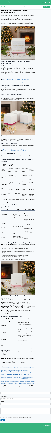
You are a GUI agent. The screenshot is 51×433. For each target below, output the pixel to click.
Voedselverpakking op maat (23, 370)
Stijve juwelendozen (3, 378)
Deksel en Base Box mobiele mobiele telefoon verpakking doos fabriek (14, 82)
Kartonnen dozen (12, 367)
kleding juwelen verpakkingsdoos (23, 367)
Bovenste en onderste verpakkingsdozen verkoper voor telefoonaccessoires (15, 79)
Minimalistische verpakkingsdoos (5, 381)
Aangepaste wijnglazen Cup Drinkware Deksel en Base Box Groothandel (15, 150)
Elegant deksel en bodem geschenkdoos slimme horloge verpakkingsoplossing (16, 149)
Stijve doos (17, 383)
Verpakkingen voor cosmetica (28, 381)
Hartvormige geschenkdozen (22, 377)
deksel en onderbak (8, 378)
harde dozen (22, 383)
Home (2, 425)
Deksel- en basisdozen (6, 78)
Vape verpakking (31, 383)
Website (2, 401)
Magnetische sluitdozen (24, 378)
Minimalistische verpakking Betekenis (14, 381)
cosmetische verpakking (31, 367)
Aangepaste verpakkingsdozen (16, 374)
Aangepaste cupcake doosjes (16, 370)
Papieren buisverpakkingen (9, 383)
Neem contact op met (19, 425)
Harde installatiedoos (15, 377)
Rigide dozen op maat (12, 375)
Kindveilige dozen (16, 367)
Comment (2, 406)
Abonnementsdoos (26, 383)
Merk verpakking (7, 367)
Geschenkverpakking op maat (10, 372)
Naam (1, 391)
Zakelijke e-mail (3, 396)
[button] (43, 2)
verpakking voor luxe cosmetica (16, 378)
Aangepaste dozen (9, 425)
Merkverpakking (3, 367)
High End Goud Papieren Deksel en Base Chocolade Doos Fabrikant (14, 80)
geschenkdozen (10, 377)
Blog (14, 425)
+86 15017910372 (46, 425)
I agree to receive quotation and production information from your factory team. (17, 417)
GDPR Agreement (4, 415)
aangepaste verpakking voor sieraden (24, 372)
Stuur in (2, 420)
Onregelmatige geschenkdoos (29, 377)
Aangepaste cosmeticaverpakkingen (8, 370)
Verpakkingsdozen (22, 381)
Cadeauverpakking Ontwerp (4, 377)
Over (4, 425)
